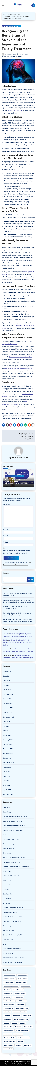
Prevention (18, 1026)
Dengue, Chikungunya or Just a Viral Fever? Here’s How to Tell (17, 594)
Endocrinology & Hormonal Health (14, 825)
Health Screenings (9, 1004)
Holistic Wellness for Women (12, 862)
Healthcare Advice (9, 1000)
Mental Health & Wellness (11, 876)
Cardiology (6, 807)
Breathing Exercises (9, 978)
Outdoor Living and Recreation (13, 907)
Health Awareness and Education (14, 857)
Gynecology (7, 853)
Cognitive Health (25, 986)
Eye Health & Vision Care (11, 839)
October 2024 (7, 758)
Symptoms (20, 1041)
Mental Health (7, 1019)
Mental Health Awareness (21, 1019)
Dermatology (7, 812)
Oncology (6, 889)
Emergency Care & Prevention (11, 26)
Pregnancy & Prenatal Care (12, 921)
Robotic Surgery (8, 930)
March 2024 (7, 790)
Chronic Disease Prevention (11, 986)
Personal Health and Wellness (12, 917)
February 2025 (8, 740)
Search (6, 573)
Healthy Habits (20, 1004)
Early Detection (8, 993)
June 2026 (6, 680)
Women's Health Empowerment (13, 958)
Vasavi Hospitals (11, 54)
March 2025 (7, 735)
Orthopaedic (7, 898)
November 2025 (8, 708)
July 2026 (6, 676)
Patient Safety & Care (10, 912)
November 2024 (8, 753)
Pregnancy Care (8, 1026)
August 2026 (7, 671)
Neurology (6, 1023)
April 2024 (6, 785)
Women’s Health (8, 1048)
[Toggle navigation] (3, 5)
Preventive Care (28, 1026)
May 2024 (6, 781)
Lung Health (16, 1015)
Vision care (18, 1045)
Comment (7, 504)
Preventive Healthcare (22, 1030)
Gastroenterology (8, 844)
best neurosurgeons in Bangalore (20, 357)
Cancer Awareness (22, 978)
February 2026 (8, 694)
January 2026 (7, 699)
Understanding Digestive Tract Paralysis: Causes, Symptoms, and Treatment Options (17, 642)
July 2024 (6, 772)
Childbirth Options (21, 982)
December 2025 (8, 703)
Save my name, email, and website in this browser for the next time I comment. (16, 552)
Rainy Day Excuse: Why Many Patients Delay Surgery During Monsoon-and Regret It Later (18, 620)
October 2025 (7, 712)
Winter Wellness (8, 953)
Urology (5, 944)
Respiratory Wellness (23, 1037)
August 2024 (7, 767)
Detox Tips (7, 989)
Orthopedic (6, 903)
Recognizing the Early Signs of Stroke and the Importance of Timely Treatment (16, 40)
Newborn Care (7, 885)
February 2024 (8, 794)
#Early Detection (9, 56)
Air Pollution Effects (9, 975)
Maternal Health (27, 1015)
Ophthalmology (8, 894)
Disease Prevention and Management (15, 816)
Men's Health (7, 871)
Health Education (21, 1000)
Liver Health (7, 1015)
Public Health (7, 1034)
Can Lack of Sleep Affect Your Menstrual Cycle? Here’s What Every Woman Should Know (18, 601)
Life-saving (7, 1012)
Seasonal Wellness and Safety (13, 935)
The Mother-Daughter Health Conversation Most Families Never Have (17, 614)
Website (5, 542)
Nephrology (7, 880)
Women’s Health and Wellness (12, 962)
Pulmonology (7, 926)
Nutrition (14, 1023)
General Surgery (8, 848)
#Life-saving (18, 56)
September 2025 (8, 717)
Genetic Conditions (18, 997)
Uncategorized (8, 939)
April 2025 (6, 731)
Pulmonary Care (18, 1034)
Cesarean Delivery (8, 982)
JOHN (5, 640)
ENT (4, 835)
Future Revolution (26, 1064)
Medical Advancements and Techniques (16, 866)
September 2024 (8, 762)
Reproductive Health (9, 1037)
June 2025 (6, 721)
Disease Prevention (18, 989)
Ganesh (5, 634)
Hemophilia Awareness (22, 1008)
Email (5, 536)
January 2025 (7, 744)
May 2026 (6, 685)
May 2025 (6, 726)
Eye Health (7, 997)
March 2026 (7, 690)
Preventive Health (8, 1030)
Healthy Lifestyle (8, 1008)
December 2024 (8, 749)
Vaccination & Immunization (12, 948)
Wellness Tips (27, 1045)
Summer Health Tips (9, 1041)
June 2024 (6, 776)
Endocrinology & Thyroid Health (13, 830)
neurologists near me (15, 110)
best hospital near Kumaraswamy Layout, (18, 368)
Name (5, 530)
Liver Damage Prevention (19, 1012)
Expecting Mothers (20, 993)
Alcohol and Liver (22, 975)
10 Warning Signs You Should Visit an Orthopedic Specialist (15, 607)
